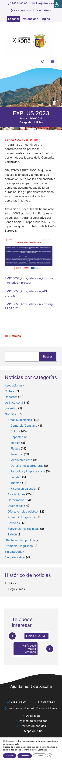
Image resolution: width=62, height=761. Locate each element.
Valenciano (30, 19)
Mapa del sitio (33, 731)
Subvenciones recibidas (23, 528)
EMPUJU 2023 (35, 635)
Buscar (47, 356)
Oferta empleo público (23, 511)
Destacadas (15, 505)
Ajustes (39, 755)
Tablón (12, 534)
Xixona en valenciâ (23, 488)
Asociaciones (13, 385)
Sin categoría (13, 551)
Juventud (11, 408)
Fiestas (15, 448)
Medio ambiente (21, 460)
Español (13, 19)
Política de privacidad (33, 720)
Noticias (38, 122)
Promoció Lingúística (22, 517)
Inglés (45, 19)
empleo (15, 442)
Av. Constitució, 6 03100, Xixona (33, 10)
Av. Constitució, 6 (19, 708)
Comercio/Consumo (23, 425)
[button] (43, 62)
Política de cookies (33, 726)
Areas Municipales (20, 419)
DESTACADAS (14, 402)
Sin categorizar (15, 557)
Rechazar (25, 755)
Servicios (14, 523)
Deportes (11, 397)
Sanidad (15, 477)
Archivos (11, 583)
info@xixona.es (45, 3)
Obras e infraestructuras (26, 465)
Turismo (15, 483)
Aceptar (9, 755)
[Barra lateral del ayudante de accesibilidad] (58, 4)
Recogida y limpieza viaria (27, 471)
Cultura (9, 391)
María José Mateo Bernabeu (29, 649)
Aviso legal (33, 715)
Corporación (16, 500)
